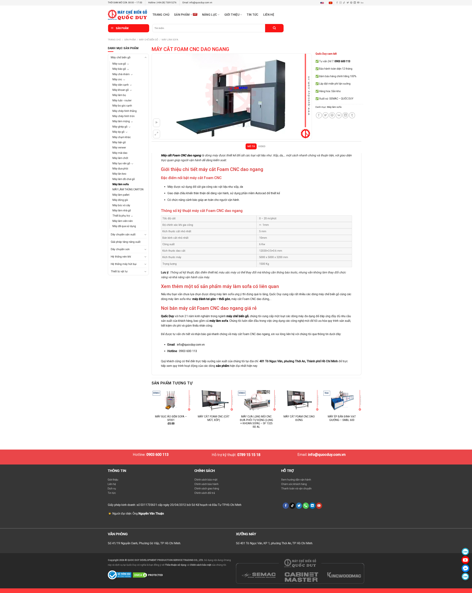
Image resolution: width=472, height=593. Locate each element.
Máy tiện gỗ (119, 142)
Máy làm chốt (120, 158)
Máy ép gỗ (118, 131)
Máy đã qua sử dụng (124, 226)
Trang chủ (160, 14)
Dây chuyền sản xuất (123, 234)
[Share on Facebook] (319, 115)
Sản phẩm (182, 14)
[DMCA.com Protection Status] (148, 574)
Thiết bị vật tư (119, 271)
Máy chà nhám (121, 74)
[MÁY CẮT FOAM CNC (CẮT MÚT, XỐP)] (213, 400)
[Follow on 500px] (362, 2)
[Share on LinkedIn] (345, 115)
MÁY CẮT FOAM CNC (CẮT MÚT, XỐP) (214, 418)
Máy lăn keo (119, 173)
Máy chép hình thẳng (124, 110)
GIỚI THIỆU (232, 14)
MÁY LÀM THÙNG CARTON (127, 189)
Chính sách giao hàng (206, 488)
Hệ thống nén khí (121, 256)
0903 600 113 (188, 351)
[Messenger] (465, 568)
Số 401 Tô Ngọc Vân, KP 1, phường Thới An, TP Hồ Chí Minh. (274, 543)
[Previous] (152, 413)
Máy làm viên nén (122, 221)
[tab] (251, 146)
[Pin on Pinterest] (332, 115)
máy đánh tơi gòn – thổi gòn (211, 299)
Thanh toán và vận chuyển (296, 488)
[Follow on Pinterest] (351, 2)
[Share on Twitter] (325, 115)
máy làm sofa (218, 321)
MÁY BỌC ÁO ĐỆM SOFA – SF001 (171, 418)
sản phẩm (222, 366)
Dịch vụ (112, 488)
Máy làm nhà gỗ (121, 210)
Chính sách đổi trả (204, 492)
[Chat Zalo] (465, 551)
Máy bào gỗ (119, 68)
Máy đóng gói (120, 199)
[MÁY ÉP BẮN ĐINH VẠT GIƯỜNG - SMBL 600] (341, 400)
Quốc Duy (167, 316)
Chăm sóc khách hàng (294, 484)
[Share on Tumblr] (352, 115)
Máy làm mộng (121, 121)
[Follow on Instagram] (340, 2)
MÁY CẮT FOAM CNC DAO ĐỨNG (299, 418)
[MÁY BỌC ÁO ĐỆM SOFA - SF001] (170, 400)
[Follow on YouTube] (358, 2)
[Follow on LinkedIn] (355, 2)
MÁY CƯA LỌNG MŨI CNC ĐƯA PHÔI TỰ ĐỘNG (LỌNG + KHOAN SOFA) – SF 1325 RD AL (256, 422)
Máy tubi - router (122, 100)
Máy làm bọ (119, 95)
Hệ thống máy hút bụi (123, 264)
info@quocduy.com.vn (191, 344)
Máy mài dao (119, 152)
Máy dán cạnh (120, 84)
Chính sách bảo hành (206, 484)
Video (261, 146)
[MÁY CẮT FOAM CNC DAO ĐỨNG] (299, 400)
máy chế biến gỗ (237, 316)
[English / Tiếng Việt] (327, 3)
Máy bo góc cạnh (122, 105)
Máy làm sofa (170, 39)
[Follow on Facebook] (337, 2)
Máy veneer (119, 147)
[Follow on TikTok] (344, 2)
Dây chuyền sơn (120, 249)
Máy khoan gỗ (120, 89)
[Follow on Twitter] (348, 2)
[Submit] (274, 28)
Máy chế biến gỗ (148, 39)
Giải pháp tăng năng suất (125, 242)
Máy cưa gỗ (119, 63)
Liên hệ (268, 14)
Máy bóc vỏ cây (121, 205)
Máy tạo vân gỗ (121, 163)
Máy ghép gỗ (119, 126)
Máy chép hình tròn (123, 116)
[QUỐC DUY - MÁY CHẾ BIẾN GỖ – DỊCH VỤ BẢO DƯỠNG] (127, 15)
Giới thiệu (113, 479)
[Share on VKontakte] (339, 115)
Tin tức (252, 14)
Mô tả (251, 146)
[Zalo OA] (465, 576)
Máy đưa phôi (120, 168)
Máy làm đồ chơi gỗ (123, 179)
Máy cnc (117, 79)
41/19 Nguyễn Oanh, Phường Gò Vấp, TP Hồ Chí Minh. (146, 543)
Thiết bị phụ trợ (121, 215)
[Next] (361, 413)
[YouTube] (465, 559)
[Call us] (306, 506)
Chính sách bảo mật (205, 479)
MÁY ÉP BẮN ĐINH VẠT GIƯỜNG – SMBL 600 (342, 418)
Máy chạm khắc (121, 137)
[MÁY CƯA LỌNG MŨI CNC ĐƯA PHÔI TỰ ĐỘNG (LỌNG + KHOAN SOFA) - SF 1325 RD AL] (256, 400)
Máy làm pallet (120, 194)
